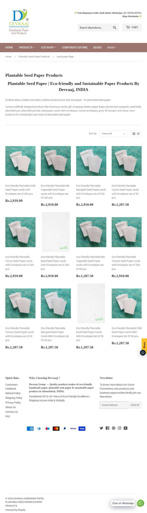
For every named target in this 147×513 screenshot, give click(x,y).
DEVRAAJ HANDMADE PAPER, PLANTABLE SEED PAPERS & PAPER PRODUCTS (24, 502)
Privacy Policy (13, 402)
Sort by (93, 133)
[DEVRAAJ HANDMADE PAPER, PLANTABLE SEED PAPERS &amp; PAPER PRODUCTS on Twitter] (101, 428)
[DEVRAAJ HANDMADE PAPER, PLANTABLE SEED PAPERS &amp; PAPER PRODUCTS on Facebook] (107, 428)
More (110, 47)
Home (9, 47)
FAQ (7, 416)
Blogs (97, 47)
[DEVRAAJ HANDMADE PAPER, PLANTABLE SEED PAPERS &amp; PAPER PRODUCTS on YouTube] (125, 428)
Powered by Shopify (15, 510)
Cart (134, 27)
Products (26, 47)
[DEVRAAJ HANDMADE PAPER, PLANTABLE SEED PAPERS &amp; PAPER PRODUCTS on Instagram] (119, 428)
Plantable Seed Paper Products (34, 56)
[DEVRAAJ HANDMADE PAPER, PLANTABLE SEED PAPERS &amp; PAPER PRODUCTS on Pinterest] (113, 428)
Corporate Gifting (74, 47)
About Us (10, 407)
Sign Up (135, 405)
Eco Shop (47, 47)
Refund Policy (13, 393)
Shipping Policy (13, 397)
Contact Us (11, 411)
